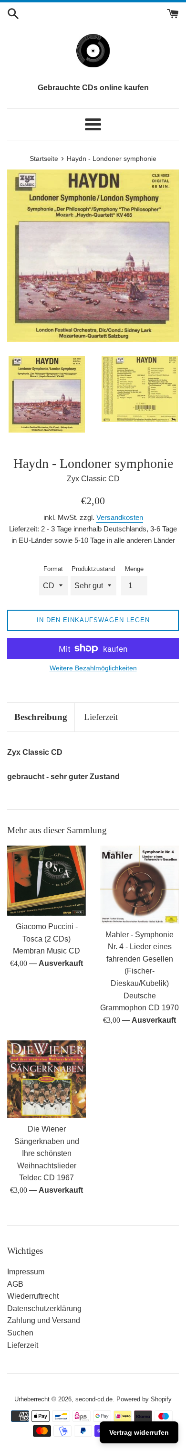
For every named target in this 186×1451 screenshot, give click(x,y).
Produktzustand (93, 568)
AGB (15, 1284)
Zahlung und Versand (43, 1320)
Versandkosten (119, 517)
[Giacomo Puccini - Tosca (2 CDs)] (46, 881)
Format (53, 568)
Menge (134, 568)
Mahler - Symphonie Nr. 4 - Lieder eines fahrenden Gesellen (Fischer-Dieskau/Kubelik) (139, 959)
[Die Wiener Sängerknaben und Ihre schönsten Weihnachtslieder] (46, 1079)
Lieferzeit (101, 717)
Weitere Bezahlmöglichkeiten (93, 668)
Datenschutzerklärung (44, 1308)
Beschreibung (40, 717)
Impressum (25, 1272)
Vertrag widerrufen (139, 1432)
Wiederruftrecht (33, 1296)
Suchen (20, 1333)
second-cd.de (94, 1399)
